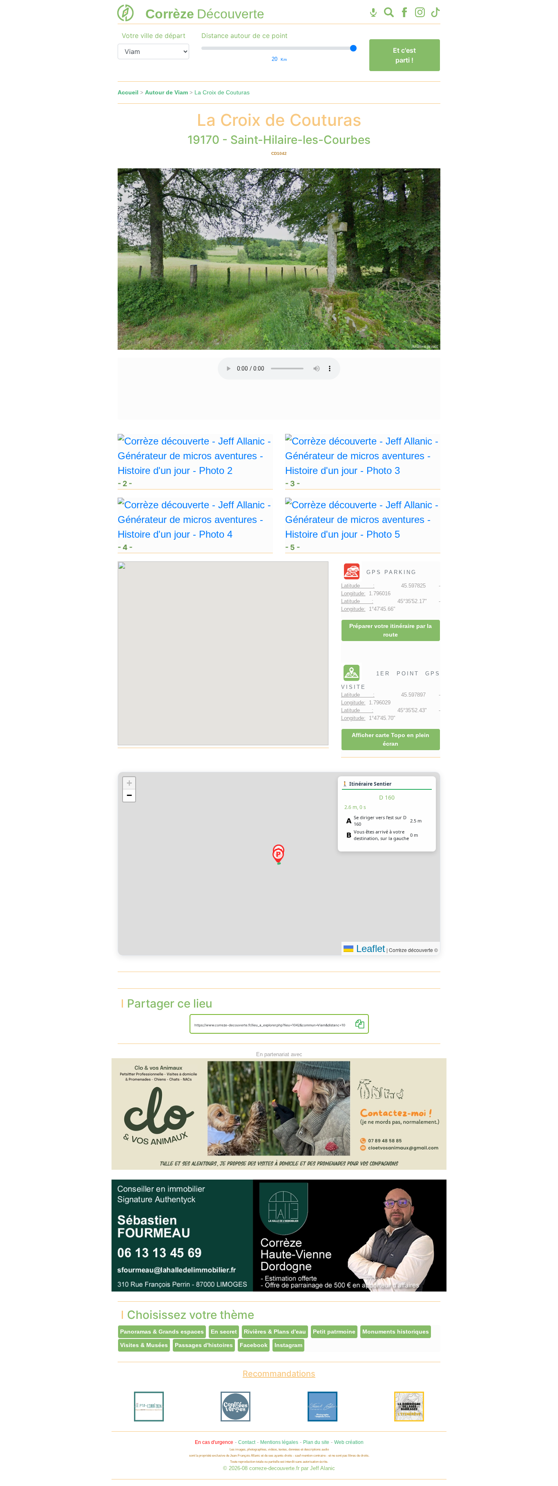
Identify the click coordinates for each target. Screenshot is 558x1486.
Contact (246, 1442)
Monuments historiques (395, 1331)
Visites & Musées (144, 1345)
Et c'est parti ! (404, 55)
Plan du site (316, 1442)
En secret (224, 1331)
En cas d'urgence (214, 1442)
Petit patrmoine (334, 1331)
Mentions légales (279, 1442)
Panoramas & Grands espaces (162, 1331)
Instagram (288, 1345)
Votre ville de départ (153, 35)
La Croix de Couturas (222, 92)
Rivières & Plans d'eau (275, 1331)
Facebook (254, 1345)
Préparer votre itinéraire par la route (390, 630)
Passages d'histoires (204, 1345)
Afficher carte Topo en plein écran (390, 739)
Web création (349, 1442)
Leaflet (369, 948)
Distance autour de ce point (244, 35)
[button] (278, 856)
